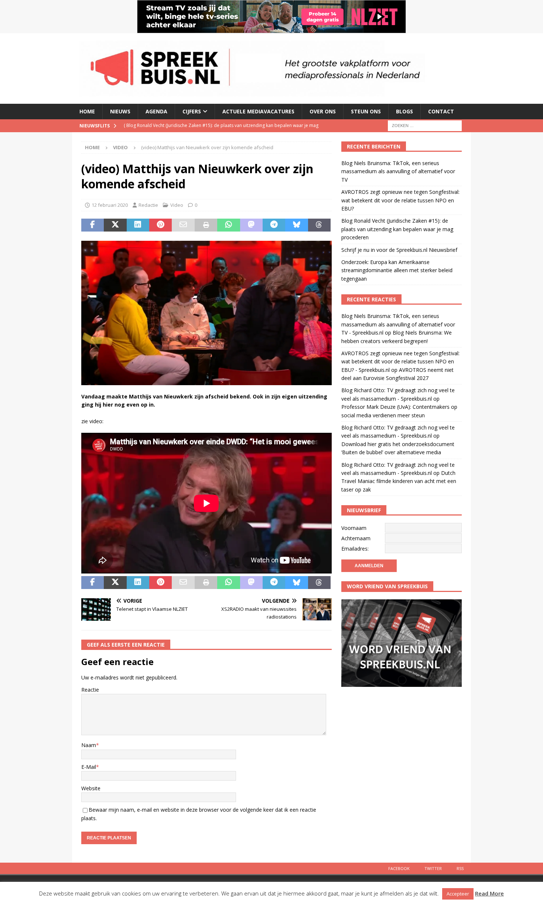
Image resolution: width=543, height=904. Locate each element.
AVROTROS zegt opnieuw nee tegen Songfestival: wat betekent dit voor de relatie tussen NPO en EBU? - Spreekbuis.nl (400, 361)
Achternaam (355, 538)
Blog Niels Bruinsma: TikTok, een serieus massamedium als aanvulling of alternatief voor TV (398, 171)
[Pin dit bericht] (160, 225)
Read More (489, 893)
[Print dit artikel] (206, 225)
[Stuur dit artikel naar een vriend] (183, 225)
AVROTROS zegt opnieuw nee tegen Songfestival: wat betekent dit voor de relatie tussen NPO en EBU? (400, 200)
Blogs (404, 111)
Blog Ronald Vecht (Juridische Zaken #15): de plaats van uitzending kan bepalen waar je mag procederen (397, 229)
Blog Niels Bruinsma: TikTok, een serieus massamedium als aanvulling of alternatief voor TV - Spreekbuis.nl (398, 324)
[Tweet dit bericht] (115, 225)
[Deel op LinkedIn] (138, 225)
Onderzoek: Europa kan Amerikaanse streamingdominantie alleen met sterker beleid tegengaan (396, 270)
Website (90, 788)
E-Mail (88, 766)
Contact (441, 111)
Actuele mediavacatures (258, 111)
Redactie (148, 205)
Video (176, 205)
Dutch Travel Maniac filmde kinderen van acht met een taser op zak (398, 481)
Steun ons (366, 111)
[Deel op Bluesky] (296, 225)
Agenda (156, 111)
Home (87, 111)
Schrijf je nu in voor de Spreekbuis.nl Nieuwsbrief (399, 249)
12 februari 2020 (110, 205)
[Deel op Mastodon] (251, 225)
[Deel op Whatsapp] (228, 225)
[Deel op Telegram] (274, 225)
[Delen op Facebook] (92, 225)
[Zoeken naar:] (425, 125)
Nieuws (120, 111)
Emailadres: (355, 548)
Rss (460, 868)
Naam (88, 745)
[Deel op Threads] (319, 225)
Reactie (90, 689)
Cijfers (191, 111)
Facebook (399, 868)
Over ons (323, 111)
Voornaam (353, 527)
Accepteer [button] (458, 893)
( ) (177, 125)
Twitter (433, 868)
